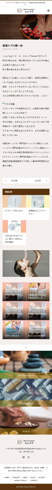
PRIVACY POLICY (21, 480)
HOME (7, 477)
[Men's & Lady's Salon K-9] (26, 442)
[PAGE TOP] (26, 347)
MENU (25, 477)
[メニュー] (48, 10)
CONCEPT (16, 477)
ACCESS (41, 477)
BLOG (15, 49)
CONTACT (33, 480)
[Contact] (28, 457)
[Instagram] (23, 457)
